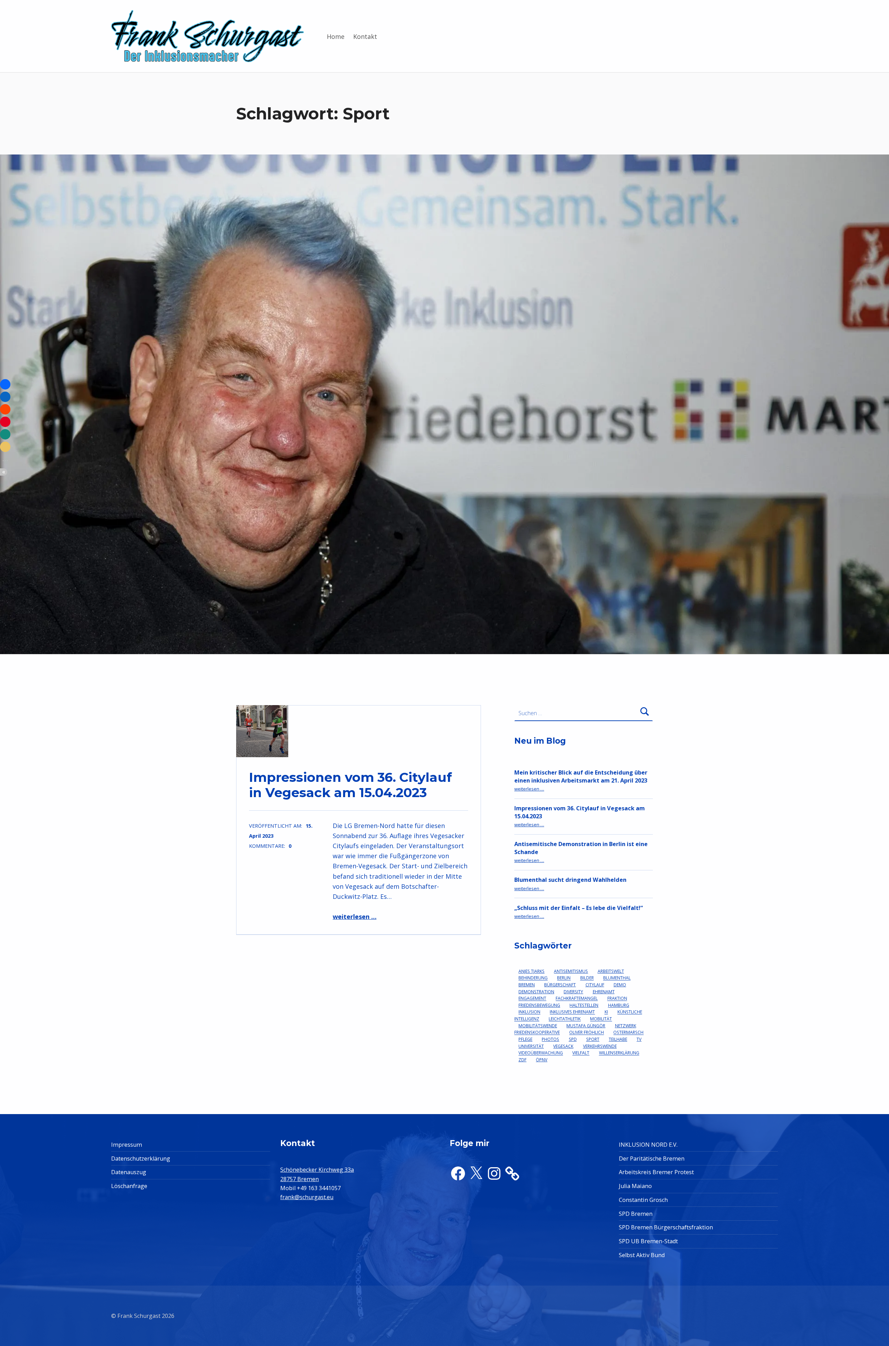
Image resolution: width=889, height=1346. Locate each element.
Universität (531, 1046)
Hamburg (618, 1005)
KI (606, 1012)
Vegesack (563, 1046)
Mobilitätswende (537, 1026)
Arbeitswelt (611, 971)
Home (335, 36)
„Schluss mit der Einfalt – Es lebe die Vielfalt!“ (578, 908)
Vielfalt (580, 1053)
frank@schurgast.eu (306, 1197)
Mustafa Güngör (585, 1026)
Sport (592, 1039)
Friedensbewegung (539, 1005)
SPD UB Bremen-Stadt (648, 1241)
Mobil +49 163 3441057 (310, 1188)
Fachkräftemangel (577, 999)
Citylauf (594, 985)
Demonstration (536, 992)
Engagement (532, 999)
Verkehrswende (600, 1046)
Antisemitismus (571, 971)
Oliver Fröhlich (586, 1033)
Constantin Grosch (643, 1200)
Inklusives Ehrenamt (572, 1012)
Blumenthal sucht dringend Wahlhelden (570, 880)
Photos (550, 1039)
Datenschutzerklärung (140, 1158)
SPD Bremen (636, 1214)
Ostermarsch (628, 1033)
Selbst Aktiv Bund (642, 1255)
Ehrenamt (604, 992)
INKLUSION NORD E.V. (648, 1144)
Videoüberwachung (540, 1053)
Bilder (587, 978)
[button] (5, 384)
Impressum (126, 1144)
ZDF (522, 1060)
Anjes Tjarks (531, 971)
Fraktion (617, 999)
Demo (620, 985)
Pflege (525, 1039)
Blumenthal (617, 978)
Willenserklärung (619, 1053)
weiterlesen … (354, 916)
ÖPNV (541, 1060)
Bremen (526, 985)
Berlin (564, 978)
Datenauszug (128, 1172)
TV (639, 1039)
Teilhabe (618, 1039)
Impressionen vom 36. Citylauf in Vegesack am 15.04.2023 (350, 784)
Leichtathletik (565, 1019)
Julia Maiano (635, 1186)
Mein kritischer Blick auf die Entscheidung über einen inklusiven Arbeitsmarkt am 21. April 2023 (580, 776)
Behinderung (533, 978)
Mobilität (601, 1019)
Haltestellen (584, 1005)
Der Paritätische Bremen (651, 1158)
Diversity (573, 992)
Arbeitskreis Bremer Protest (656, 1172)
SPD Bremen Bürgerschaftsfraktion (666, 1227)
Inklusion (529, 1012)
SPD (573, 1039)
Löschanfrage (129, 1186)
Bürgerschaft (560, 985)
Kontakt (365, 36)
